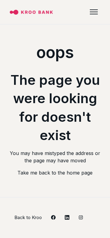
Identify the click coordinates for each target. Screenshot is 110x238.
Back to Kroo (28, 217)
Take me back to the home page (55, 173)
